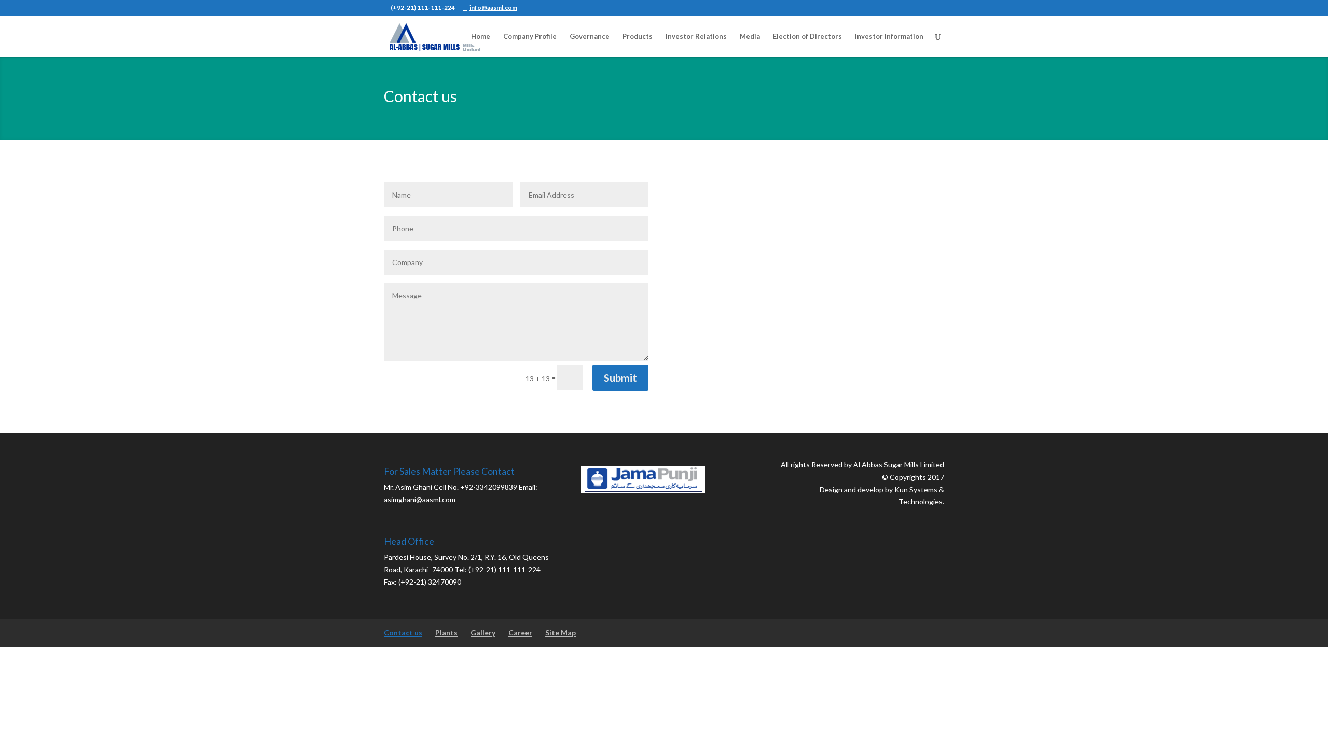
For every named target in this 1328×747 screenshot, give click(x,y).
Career (520, 632)
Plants (446, 632)
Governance (590, 36)
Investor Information (889, 36)
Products (637, 36)
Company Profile (530, 36)
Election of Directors (807, 36)
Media (750, 36)
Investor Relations (696, 36)
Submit (620, 377)
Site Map (560, 632)
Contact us (403, 632)
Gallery (483, 632)
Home (480, 36)
